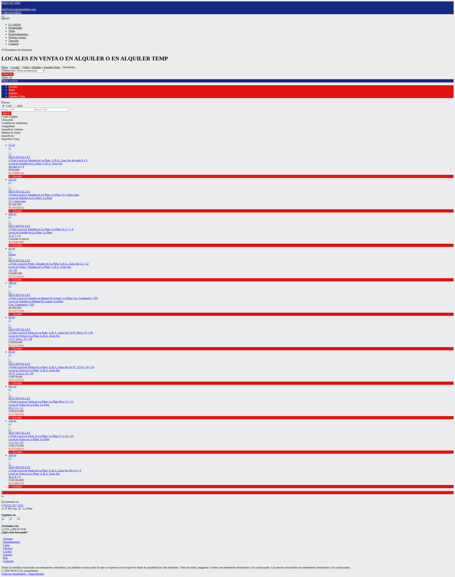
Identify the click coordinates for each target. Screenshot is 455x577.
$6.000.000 (16, 311)
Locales (15, 67)
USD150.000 (16, 483)
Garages (7, 554)
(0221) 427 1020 (13, 505)
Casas (6, 545)
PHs (5, 557)
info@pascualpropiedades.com (18, 9)
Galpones (8, 561)
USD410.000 (16, 414)
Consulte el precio (19, 242)
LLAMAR (15, 24)
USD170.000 (16, 449)
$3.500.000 (16, 207)
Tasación (13, 40)
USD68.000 (16, 345)
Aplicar (6, 113)
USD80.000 (16, 276)
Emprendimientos (18, 34)
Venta (12, 31)
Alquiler (36, 67)
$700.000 (16, 173)
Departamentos (11, 541)
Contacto (14, 43)
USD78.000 (16, 380)
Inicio (4, 67)
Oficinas (7, 548)
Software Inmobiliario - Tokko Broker (22, 573)
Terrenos (8, 538)
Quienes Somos (17, 37)
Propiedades (15, 27)
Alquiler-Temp (52, 67)
